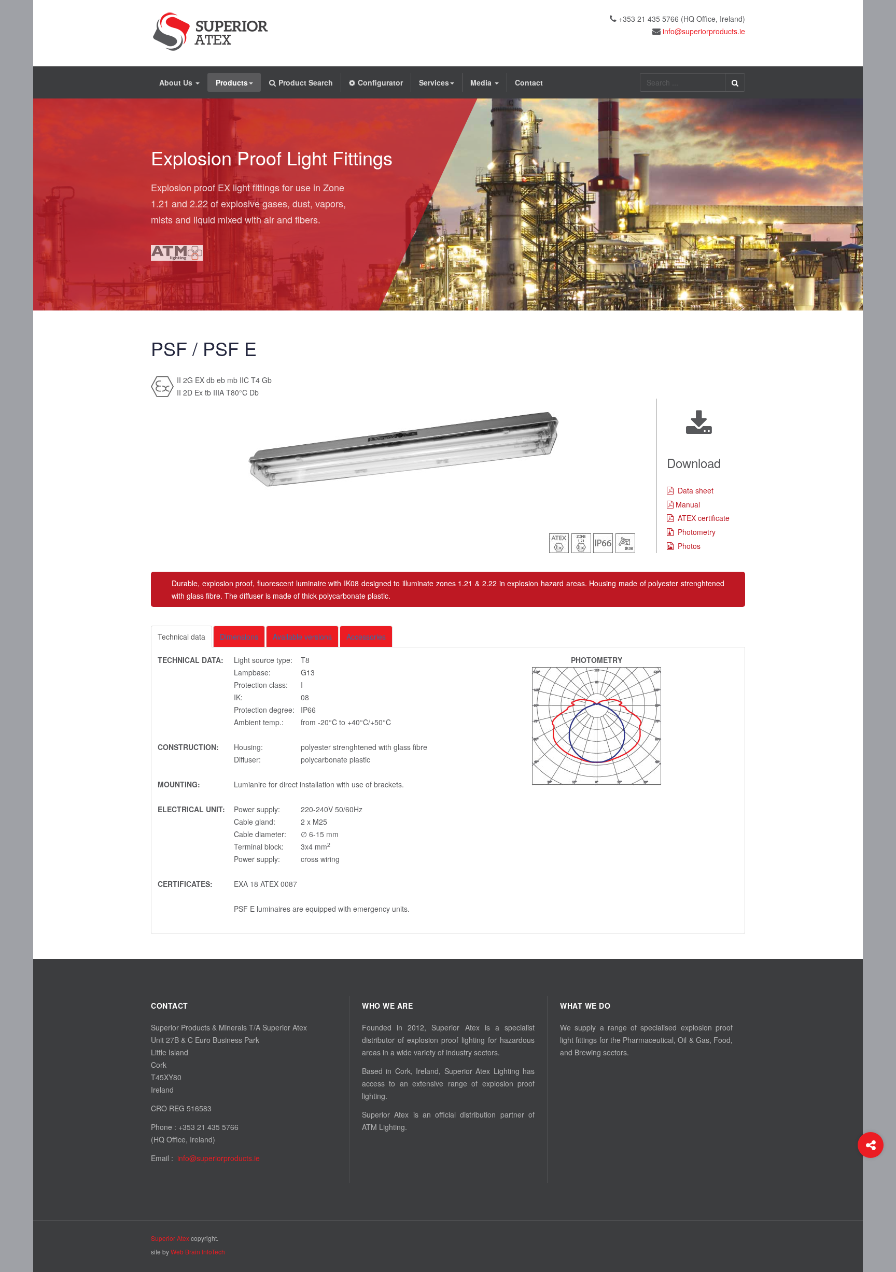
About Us (176, 82)
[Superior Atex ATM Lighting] (210, 31)
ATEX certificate (704, 518)
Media (482, 82)
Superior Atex (170, 1238)
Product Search (305, 82)
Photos (689, 546)
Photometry (697, 532)
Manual (688, 504)
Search (735, 82)
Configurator (380, 82)
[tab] (181, 636)
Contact (529, 82)
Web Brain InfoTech (198, 1251)
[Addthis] (871, 1145)
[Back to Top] (870, 1186)
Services (434, 82)
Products (232, 82)
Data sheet (695, 490)
